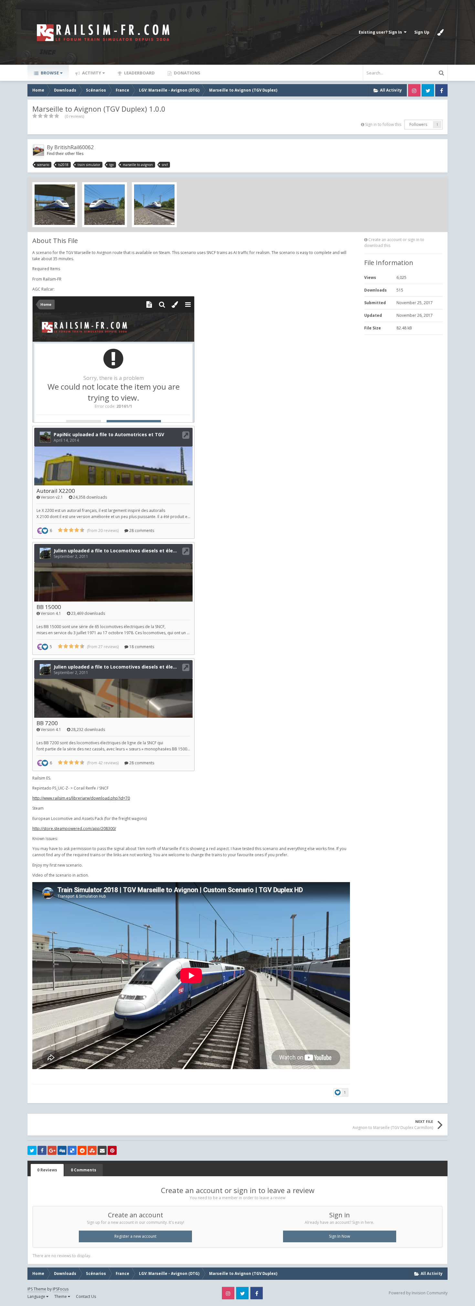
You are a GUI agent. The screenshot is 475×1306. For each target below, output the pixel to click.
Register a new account (135, 1236)
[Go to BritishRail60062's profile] (38, 150)
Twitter (428, 90)
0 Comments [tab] (83, 1170)
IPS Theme (36, 1289)
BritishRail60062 (74, 147)
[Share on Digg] (62, 1150)
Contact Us (86, 1296)
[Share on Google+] (52, 1150)
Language (36, 1296)
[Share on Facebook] (42, 1150)
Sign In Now (339, 1236)
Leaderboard (139, 73)
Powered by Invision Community (418, 1293)
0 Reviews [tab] (47, 1170)
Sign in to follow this (383, 124)
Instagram (414, 90)
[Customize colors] (440, 32)
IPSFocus (61, 1289)
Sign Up (421, 32)
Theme (61, 1296)
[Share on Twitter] (32, 1150)
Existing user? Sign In (381, 32)
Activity (91, 73)
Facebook (441, 90)
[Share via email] (102, 1150)
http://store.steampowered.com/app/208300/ (74, 828)
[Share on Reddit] (82, 1150)
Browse (49, 73)
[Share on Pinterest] (112, 1150)
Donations (186, 73)
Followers (418, 124)
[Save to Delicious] (72, 1150)
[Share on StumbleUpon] (92, 1150)
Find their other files (65, 153)
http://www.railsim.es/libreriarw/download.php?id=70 (81, 798)
